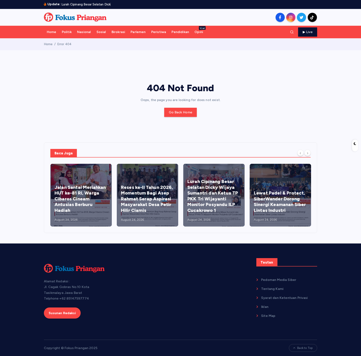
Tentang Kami (272, 289)
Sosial (101, 32)
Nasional (84, 32)
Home (51, 32)
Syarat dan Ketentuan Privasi (284, 298)
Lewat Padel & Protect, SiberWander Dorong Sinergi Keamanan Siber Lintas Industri (280, 201)
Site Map (268, 316)
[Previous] (300, 153)
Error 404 (64, 44)
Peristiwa (158, 32)
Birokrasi (118, 32)
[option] (81, 195)
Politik (67, 32)
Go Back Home (180, 112)
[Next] (307, 153)
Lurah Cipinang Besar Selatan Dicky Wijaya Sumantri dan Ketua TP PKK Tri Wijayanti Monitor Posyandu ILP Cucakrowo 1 (212, 196)
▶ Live (308, 32)
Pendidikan (180, 32)
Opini (199, 30)
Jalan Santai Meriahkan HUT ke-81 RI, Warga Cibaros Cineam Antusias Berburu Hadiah (80, 198)
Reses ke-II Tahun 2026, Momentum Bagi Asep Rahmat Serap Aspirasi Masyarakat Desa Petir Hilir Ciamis (147, 198)
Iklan (264, 307)
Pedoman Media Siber (278, 280)
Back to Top (305, 348)
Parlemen (138, 32)
